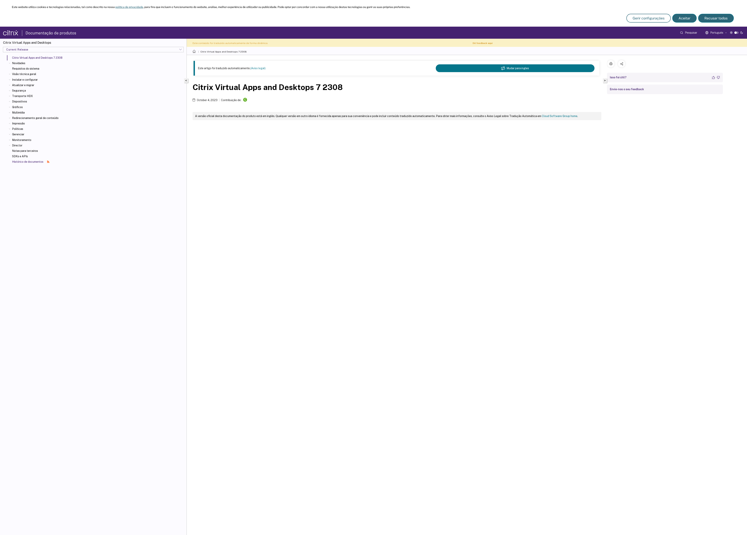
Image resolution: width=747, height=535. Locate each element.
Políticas (17, 128)
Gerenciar (18, 134)
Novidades (18, 63)
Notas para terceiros (25, 150)
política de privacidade (129, 7)
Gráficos (17, 107)
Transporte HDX (22, 96)
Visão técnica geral (24, 74)
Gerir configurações (649, 18)
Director (17, 145)
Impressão (18, 123)
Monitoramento (21, 140)
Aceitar (684, 18)
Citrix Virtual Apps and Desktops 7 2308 (223, 51)
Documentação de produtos (50, 33)
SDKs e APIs (20, 156)
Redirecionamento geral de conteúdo (35, 118)
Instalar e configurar (25, 79)
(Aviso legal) (258, 68)
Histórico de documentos (28, 161)
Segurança (19, 90)
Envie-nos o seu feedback (627, 89)
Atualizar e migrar (23, 85)
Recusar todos (716, 18)
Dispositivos (19, 101)
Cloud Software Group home (559, 116)
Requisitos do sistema (25, 68)
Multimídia (18, 112)
